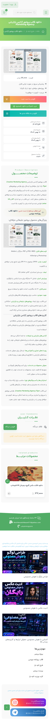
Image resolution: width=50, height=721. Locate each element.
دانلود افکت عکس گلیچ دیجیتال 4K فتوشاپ (27, 485)
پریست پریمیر (38, 671)
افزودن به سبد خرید (28, 99)
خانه (38, 31)
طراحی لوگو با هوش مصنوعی (36, 576)
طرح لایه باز (30, 31)
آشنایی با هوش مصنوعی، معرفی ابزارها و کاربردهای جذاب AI (26, 641)
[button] (7, 481)
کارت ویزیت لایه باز (36, 676)
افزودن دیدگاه (10, 427)
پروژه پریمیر (38, 654)
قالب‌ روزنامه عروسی (35, 659)
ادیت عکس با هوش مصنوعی (35, 608)
